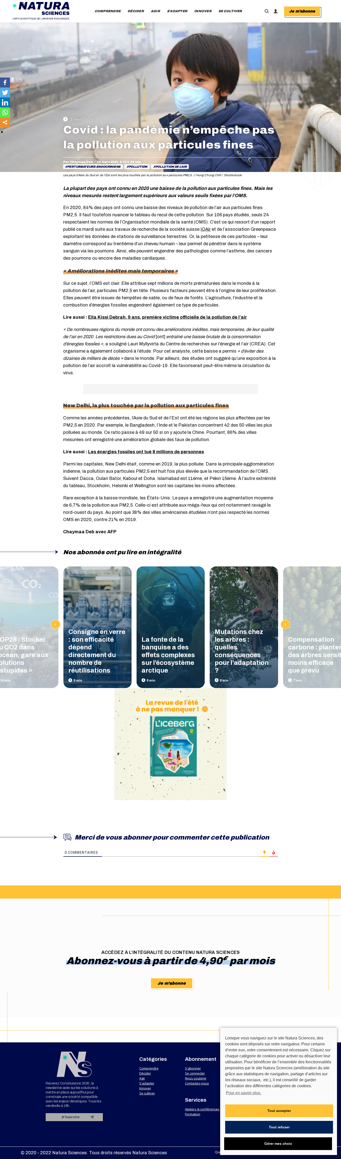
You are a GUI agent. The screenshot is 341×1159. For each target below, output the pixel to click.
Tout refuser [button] (279, 1127)
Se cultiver (147, 1093)
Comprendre (149, 1068)
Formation (192, 1114)
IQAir (205, 229)
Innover (145, 1088)
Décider (145, 1073)
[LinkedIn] (5, 102)
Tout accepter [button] (279, 1111)
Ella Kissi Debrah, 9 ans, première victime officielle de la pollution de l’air (167, 317)
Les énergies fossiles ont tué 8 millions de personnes (146, 451)
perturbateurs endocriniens (94, 166)
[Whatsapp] (5, 112)
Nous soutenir (195, 1078)
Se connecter (195, 1073)
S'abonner (193, 1068)
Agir (142, 1078)
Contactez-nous (197, 1083)
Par (78, 162)
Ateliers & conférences (202, 1109)
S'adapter (146, 1083)
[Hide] (2, 132)
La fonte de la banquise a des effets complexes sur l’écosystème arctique (168, 655)
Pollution (138, 166)
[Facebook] (5, 82)
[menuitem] (108, 11)
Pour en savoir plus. (243, 1093)
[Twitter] (5, 92)
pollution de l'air (171, 166)
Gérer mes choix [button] (278, 1144)
